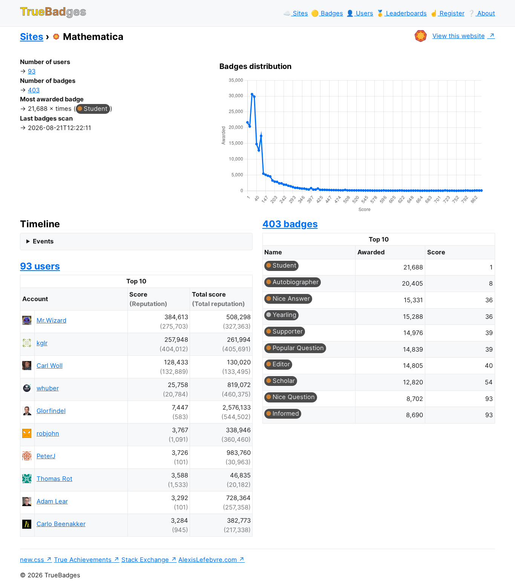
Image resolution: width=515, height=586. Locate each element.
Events (43, 241)
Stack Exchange (145, 559)
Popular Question (298, 348)
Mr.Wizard (51, 320)
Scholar (284, 380)
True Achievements (83, 559)
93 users (40, 266)
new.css (32, 559)
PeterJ (46, 456)
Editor (281, 364)
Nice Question (294, 397)
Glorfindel (51, 411)
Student (95, 108)
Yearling (284, 314)
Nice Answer (291, 298)
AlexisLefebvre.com (207, 559)
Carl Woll (50, 365)
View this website (458, 36)
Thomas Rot (54, 478)
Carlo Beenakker (61, 524)
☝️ (447, 13)
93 (31, 71)
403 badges (290, 224)
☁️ (295, 13)
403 (34, 90)
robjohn (48, 433)
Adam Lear (52, 501)
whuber (48, 388)
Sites (31, 36)
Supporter (288, 331)
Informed (286, 413)
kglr (42, 343)
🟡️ (327, 13)
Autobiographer (296, 282)
